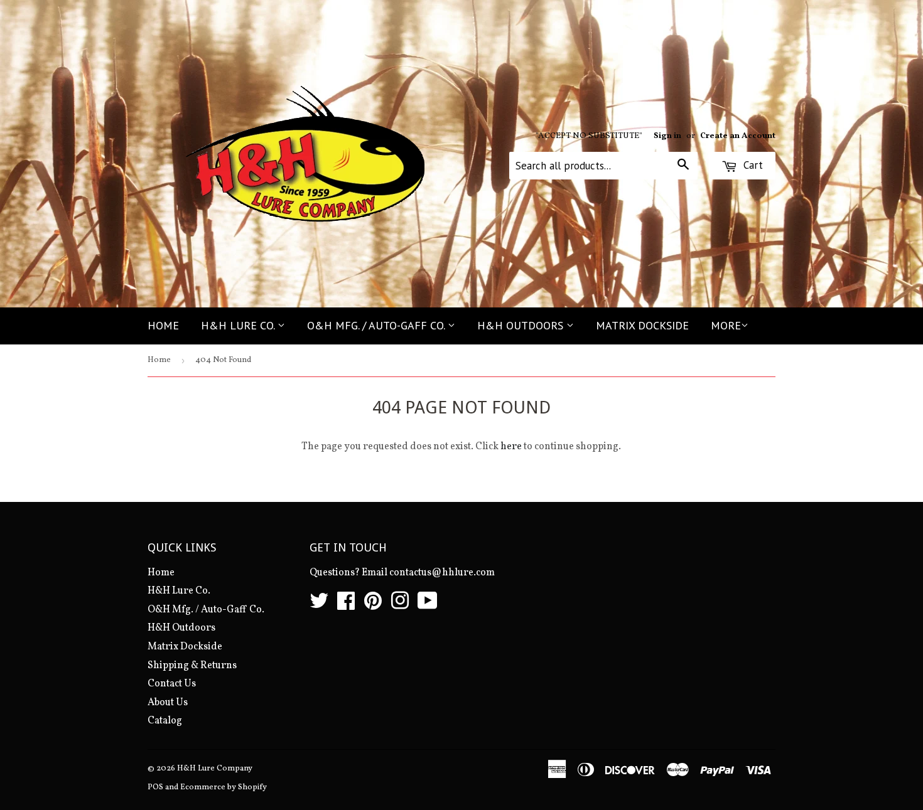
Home (163, 325)
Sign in (667, 136)
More (726, 325)
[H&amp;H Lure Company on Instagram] (400, 605)
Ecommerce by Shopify (223, 787)
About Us (168, 703)
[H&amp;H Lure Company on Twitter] (319, 605)
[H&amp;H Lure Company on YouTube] (428, 605)
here (511, 447)
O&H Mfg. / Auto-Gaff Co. (377, 325)
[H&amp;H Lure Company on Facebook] (346, 605)
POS (155, 787)
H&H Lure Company (214, 768)
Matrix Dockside (642, 325)
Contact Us (172, 684)
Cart (751, 165)
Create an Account (737, 136)
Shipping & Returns (192, 666)
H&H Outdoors (521, 325)
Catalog (165, 721)
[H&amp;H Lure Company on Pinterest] (373, 605)
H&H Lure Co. (239, 325)
